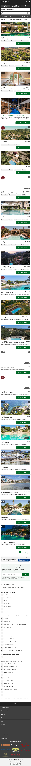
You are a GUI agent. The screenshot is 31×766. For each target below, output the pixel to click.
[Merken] (29, 23)
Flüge (26, 6)
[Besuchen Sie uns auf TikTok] (20, 764)
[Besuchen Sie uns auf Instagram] (14, 764)
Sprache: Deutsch (4, 734)
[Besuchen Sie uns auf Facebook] (11, 764)
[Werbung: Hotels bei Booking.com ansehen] (24, 560)
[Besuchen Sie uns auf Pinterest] (17, 764)
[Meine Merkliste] (26, 2)
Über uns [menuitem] (2, 717)
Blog (2, 721)
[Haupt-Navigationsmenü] (29, 1)
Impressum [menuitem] (3, 728)
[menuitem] (15, 711)
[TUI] (25, 745)
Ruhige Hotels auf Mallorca (22, 698)
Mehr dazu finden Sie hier (12, 578)
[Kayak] (5, 745)
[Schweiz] (25, 750)
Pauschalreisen (15, 6)
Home (2, 698)
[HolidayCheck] (5, 750)
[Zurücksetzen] (29, 9)
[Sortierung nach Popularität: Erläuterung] (12, 17)
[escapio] (5, 2)
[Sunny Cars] (15, 750)
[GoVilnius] (15, 755)
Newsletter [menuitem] (3, 724)
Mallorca (13, 698)
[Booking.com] (15, 745)
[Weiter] (28, 552)
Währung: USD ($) (4, 738)
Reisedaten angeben (23, 43)
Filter (29, 16)
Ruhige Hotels (7, 698)
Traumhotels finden (5, 707)
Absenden (25, 574)
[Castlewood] (5, 755)
